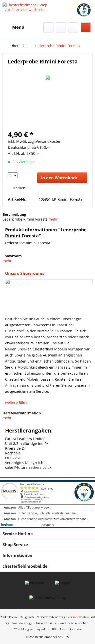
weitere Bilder (17, 402)
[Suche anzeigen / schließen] (48, 27)
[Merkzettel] (61, 27)
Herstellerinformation (22, 413)
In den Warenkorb (59, 178)
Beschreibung (14, 214)
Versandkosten (78, 617)
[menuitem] (13, 27)
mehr (53, 219)
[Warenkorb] (86, 27)
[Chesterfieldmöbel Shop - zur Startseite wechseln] (25, 7)
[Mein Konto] (73, 27)
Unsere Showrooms (24, 273)
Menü (18, 27)
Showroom (12, 256)
